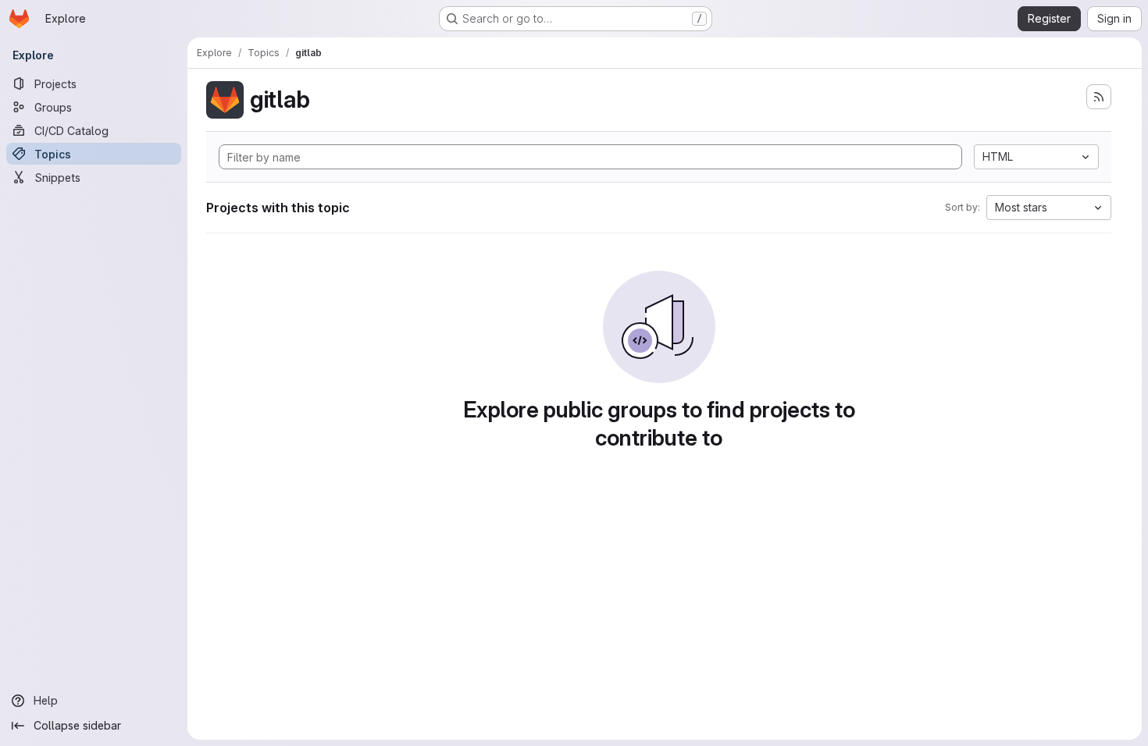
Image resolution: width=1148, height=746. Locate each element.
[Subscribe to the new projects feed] (1098, 96)
